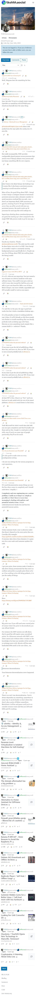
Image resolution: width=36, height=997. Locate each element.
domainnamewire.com (7, 786)
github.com (4, 728)
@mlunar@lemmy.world (9, 244)
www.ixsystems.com (6, 941)
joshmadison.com (6, 920)
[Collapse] (3, 70)
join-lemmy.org (7, 993)
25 (3, 732)
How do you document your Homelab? (13, 451)
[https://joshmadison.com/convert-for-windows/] (31, 917)
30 (3, 789)
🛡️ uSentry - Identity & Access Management (14, 122)
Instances (5, 982)
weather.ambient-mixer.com (8, 881)
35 (3, 752)
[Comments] (31, 744)
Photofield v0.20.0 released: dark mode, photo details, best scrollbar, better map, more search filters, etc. (17, 148)
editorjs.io (26, 352)
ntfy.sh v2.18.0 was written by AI (11, 76)
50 (3, 807)
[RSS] (24, 65)
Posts (24, 60)
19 (3, 904)
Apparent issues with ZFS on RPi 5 (12, 272)
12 (3, 923)
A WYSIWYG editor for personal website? (14, 343)
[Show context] (22, 75)
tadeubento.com (5, 862)
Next (4, 968)
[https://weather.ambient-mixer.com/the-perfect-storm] (31, 878)
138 (4, 847)
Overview (5, 60)
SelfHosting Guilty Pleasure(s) (10, 97)
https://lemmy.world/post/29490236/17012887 (17, 600)
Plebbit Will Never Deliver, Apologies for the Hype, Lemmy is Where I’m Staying (16, 524)
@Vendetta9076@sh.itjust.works (12, 126)
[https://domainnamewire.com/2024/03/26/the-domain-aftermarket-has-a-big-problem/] (31, 783)
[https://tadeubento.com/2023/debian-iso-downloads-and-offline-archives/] (31, 859)
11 (3, 770)
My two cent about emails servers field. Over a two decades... (16, 419)
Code (3, 990)
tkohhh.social (16, 2)
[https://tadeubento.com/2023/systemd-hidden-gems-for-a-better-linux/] (31, 897)
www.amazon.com (6, 768)
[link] (25, 75)
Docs (3, 986)
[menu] (33, 2)
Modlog (4, 978)
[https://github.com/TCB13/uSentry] (31, 726)
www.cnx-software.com (7, 844)
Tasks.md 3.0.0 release (26, 304)
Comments (16, 60)
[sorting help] (21, 65)
